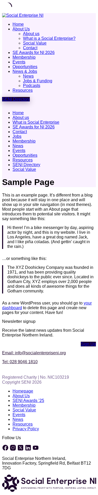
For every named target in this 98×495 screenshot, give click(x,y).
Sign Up (88, 344)
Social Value (35, 43)
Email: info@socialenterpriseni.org (34, 353)
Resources (23, 90)
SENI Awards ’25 (28, 400)
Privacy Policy (26, 429)
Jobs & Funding (37, 81)
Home (18, 24)
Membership (24, 57)
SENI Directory (26, 164)
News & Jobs (25, 71)
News (28, 76)
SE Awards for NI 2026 (34, 52)
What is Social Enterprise (36, 122)
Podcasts (31, 85)
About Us (21, 29)
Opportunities (25, 66)
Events (19, 62)
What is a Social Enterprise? (49, 38)
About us (31, 33)
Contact (30, 48)
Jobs (17, 136)
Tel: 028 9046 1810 (20, 362)
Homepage (23, 391)
